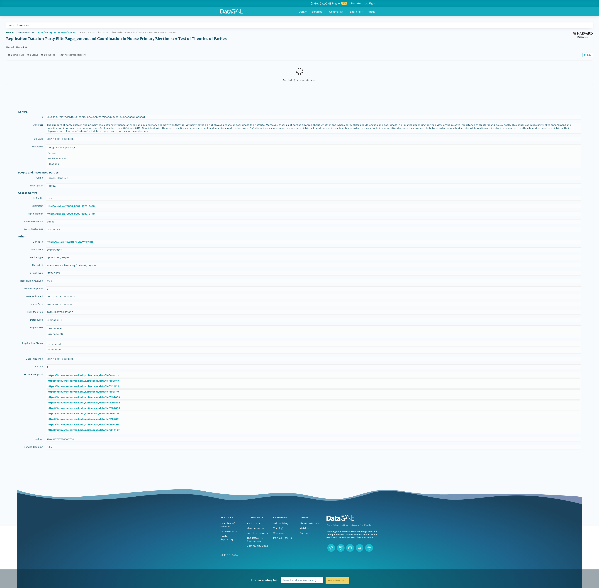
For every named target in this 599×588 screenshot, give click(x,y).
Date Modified (35, 312)
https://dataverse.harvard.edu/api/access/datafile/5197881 (83, 418)
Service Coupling (33, 447)
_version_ (37, 439)
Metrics (304, 528)
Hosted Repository (227, 538)
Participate (253, 523)
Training (278, 528)
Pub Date (38, 138)
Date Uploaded (34, 296)
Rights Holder (35, 213)
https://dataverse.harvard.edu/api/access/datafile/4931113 (83, 380)
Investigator (36, 185)
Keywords (37, 146)
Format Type (36, 273)
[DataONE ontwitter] (331, 548)
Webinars (278, 533)
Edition (39, 366)
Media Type (36, 257)
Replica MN (36, 327)
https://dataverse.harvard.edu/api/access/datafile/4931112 (83, 375)
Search (12, 25)
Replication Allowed (31, 280)
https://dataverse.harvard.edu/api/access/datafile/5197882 (84, 402)
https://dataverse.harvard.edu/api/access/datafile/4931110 (83, 391)
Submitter (37, 206)
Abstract (38, 124)
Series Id (38, 241)
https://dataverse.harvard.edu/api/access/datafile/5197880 (84, 408)
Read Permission (33, 221)
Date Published (34, 358)
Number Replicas (33, 288)
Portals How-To (282, 537)
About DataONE (309, 523)
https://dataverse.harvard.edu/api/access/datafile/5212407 (84, 429)
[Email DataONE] (350, 548)
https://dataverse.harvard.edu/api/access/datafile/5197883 (84, 397)
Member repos (255, 528)
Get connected (337, 580)
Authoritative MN (33, 229)
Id (42, 117)
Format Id (37, 265)
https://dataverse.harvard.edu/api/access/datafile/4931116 (83, 413)
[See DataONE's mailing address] (369, 548)
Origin (39, 177)
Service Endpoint (33, 374)
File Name (37, 249)
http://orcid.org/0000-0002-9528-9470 (71, 206)
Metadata (24, 25)
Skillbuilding (280, 523)
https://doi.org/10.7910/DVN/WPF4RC (57, 32)
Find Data (231, 555)
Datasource (36, 319)
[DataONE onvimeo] (341, 548)
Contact (305, 533)
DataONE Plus (229, 531)
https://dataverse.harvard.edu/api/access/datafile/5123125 (83, 386)
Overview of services (227, 525)
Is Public (38, 198)
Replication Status (32, 343)
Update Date (36, 304)
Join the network (257, 533)
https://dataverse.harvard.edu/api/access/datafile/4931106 (83, 424)
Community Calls (257, 545)
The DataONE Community (255, 539)
